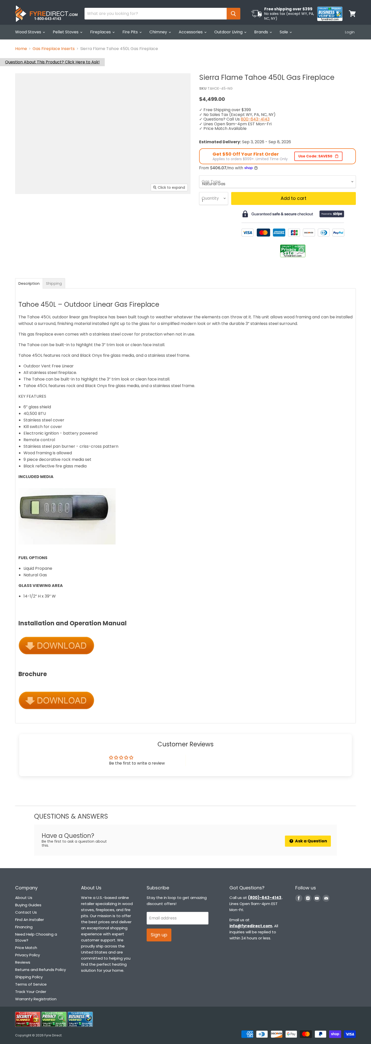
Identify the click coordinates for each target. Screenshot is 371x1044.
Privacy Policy (27, 955)
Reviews (22, 962)
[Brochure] (56, 711)
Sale (284, 32)
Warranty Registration (36, 999)
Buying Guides (28, 905)
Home (21, 48)
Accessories (191, 32)
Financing (24, 927)
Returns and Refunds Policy (40, 969)
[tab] (29, 283)
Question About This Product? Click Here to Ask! (52, 62)
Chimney (158, 32)
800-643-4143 (255, 119)
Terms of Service (31, 984)
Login (350, 32)
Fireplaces (101, 32)
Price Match (26, 947)
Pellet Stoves (66, 32)
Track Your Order (30, 991)
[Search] (233, 13)
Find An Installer (29, 919)
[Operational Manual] (56, 657)
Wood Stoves (28, 32)
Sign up (159, 935)
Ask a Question (310, 841)
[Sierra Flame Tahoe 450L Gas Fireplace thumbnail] (29, 209)
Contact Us (26, 912)
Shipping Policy (29, 977)
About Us (23, 897)
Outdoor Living (229, 32)
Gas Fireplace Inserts (54, 48)
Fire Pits (130, 32)
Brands (261, 32)
